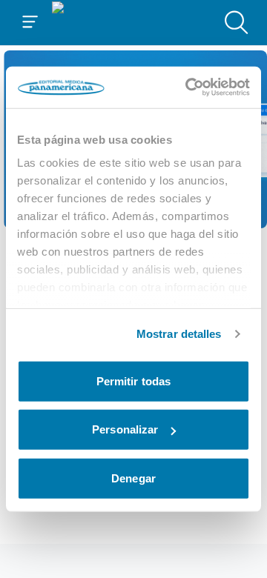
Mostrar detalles (179, 334)
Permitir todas (133, 380)
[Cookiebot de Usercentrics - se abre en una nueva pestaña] (188, 87)
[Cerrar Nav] (30, 22)
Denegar (133, 477)
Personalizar (125, 429)
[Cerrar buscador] (236, 22)
